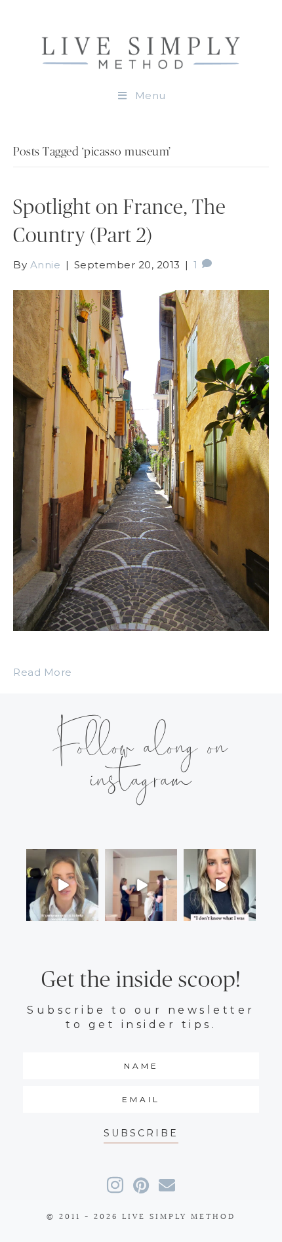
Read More (42, 672)
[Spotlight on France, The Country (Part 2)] (141, 459)
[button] (141, 1133)
